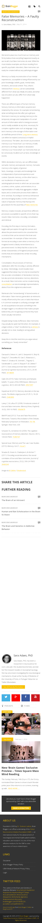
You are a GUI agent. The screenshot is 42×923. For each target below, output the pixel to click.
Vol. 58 (32, 422)
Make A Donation (21, 808)
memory (16, 89)
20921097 (29, 385)
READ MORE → (14, 788)
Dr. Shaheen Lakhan (24, 826)
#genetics (24, 897)
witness (35, 327)
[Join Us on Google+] (16, 697)
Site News (7, 739)
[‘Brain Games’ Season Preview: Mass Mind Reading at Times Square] (21, 724)
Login (5, 872)
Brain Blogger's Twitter (25, 907)
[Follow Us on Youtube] (35, 697)
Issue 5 (22, 446)
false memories (32, 205)
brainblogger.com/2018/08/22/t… (15, 901)
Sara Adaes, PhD (9, 24)
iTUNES (27, 706)
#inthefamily (16, 897)
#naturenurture (8, 899)
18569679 (21, 409)
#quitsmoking (17, 892)
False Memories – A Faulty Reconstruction (20, 18)
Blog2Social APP (8, 909)
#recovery (18, 899)
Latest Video (7, 712)
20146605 (10, 373)
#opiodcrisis (7, 892)
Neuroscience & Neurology (11, 12)
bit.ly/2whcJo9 (22, 890)
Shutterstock (21, 470)
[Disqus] (21, 567)
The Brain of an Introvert (13, 500)
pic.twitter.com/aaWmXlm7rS (13, 904)
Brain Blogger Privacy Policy (13, 864)
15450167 (16, 437)
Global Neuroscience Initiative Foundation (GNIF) (19, 918)
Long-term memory (30, 134)
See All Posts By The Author (13, 687)
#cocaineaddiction (9, 895)
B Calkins (12, 470)
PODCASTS (8, 706)
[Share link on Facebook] (25, 697)
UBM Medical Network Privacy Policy (16, 869)
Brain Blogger (24, 916)
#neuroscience (22, 895)
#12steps (25, 892)
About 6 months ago (9, 907)
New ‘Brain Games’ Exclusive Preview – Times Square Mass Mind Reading (20, 771)
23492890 (10, 397)
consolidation (7, 284)
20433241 (5, 464)
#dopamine (7, 897)
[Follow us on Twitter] (6, 697)
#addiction (31, 890)
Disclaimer (6, 860)
